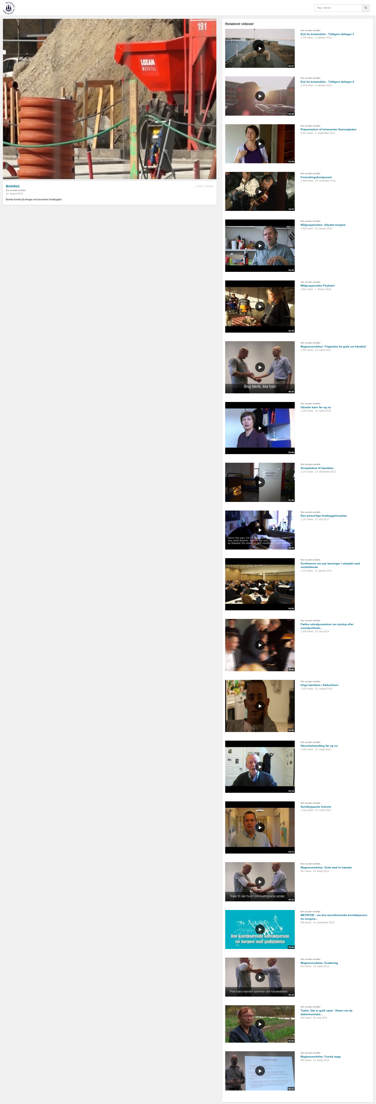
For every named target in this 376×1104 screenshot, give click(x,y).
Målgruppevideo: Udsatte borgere (323, 224)
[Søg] (366, 8)
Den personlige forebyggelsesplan (324, 515)
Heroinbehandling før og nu (319, 745)
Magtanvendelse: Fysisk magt (321, 1056)
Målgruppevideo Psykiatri (318, 285)
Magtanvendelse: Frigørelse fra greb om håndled (333, 346)
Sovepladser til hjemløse (317, 468)
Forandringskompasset (316, 177)
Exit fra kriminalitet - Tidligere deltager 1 (327, 34)
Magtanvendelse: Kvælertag (319, 962)
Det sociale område (16, 190)
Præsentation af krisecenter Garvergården (328, 129)
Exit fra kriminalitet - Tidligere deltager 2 (327, 81)
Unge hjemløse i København (319, 685)
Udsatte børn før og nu (316, 407)
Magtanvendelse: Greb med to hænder (326, 867)
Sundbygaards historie (316, 806)
